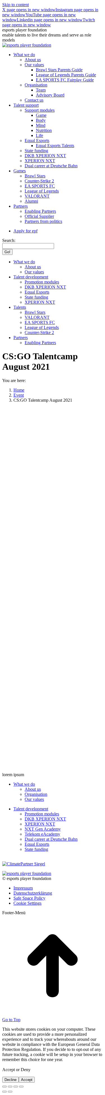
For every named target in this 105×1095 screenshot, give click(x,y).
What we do (24, 784)
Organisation (36, 794)
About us (33, 789)
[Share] (10, 1086)
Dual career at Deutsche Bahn (51, 839)
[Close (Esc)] (4, 1086)
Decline (10, 1080)
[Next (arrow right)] (10, 1091)
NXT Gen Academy (43, 829)
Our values (34, 799)
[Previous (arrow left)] (4, 1091)
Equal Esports (37, 844)
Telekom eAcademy (42, 834)
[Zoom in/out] (21, 1086)
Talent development (30, 808)
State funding (36, 849)
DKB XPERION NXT (45, 819)
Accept (26, 1080)
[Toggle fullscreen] (15, 1086)
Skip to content (15, 4)
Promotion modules (42, 813)
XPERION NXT (40, 824)
